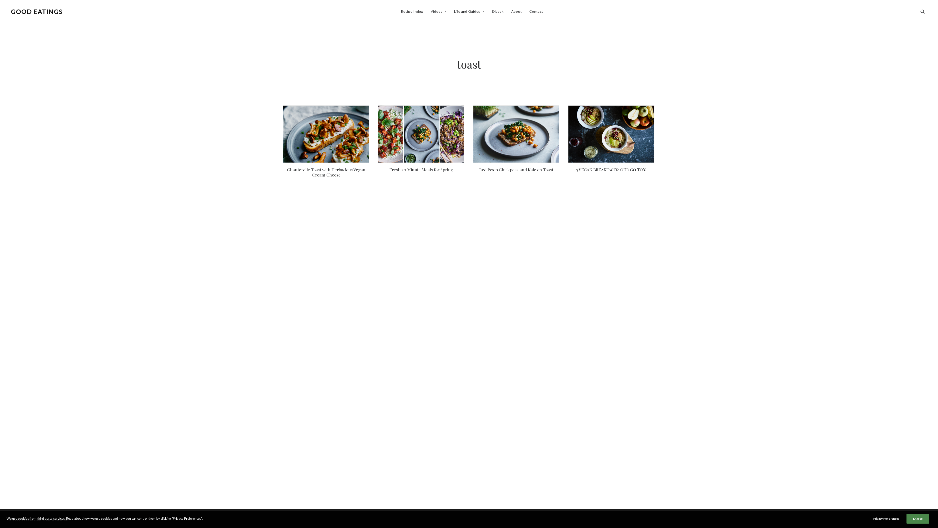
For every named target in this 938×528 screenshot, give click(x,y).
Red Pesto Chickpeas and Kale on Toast (516, 169)
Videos (436, 11)
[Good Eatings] (36, 11)
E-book (498, 11)
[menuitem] (411, 11)
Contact (536, 11)
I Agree (918, 518)
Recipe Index (412, 11)
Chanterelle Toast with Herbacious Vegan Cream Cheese (326, 172)
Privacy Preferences (886, 518)
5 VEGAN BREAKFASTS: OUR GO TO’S (611, 169)
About (516, 11)
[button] (924, 11)
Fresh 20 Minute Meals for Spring (421, 169)
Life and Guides (467, 11)
